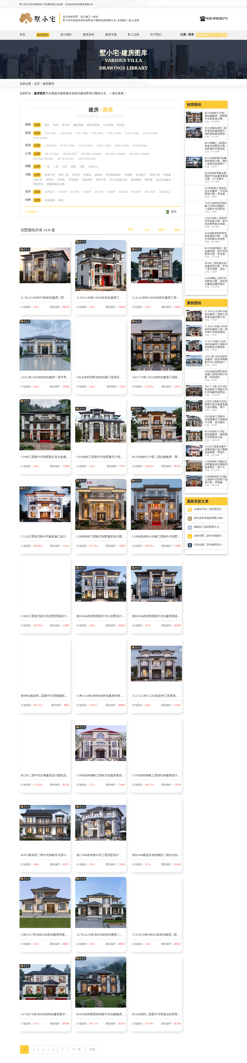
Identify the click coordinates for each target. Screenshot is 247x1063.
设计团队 (66, 34)
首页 (22, 34)
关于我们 (156, 34)
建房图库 (43, 34)
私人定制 (133, 34)
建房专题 (111, 34)
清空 (174, 211)
